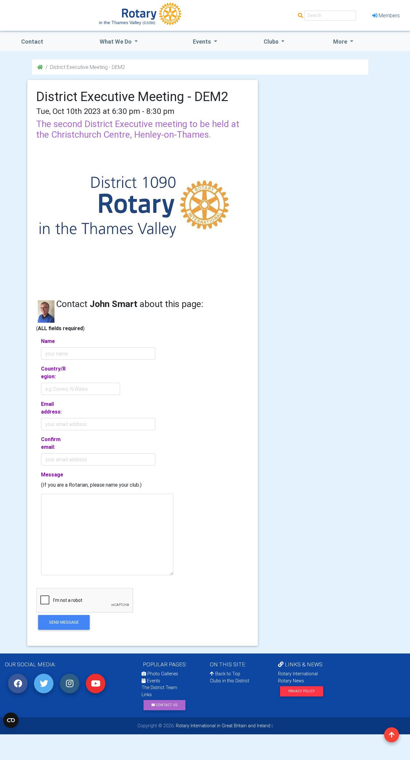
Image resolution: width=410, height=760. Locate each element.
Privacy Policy (301, 691)
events (202, 41)
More (340, 41)
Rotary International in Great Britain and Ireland (222, 726)
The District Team (159, 687)
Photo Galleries (162, 674)
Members (389, 15)
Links (147, 694)
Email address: (51, 408)
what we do (116, 41)
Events (153, 681)
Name (48, 341)
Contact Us (166, 705)
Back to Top (227, 674)
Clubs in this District (229, 681)
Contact (32, 41)
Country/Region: (53, 372)
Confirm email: (51, 443)
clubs (272, 41)
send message (64, 622)
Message (52, 474)
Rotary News (291, 681)
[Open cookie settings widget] (11, 720)
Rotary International (298, 674)
